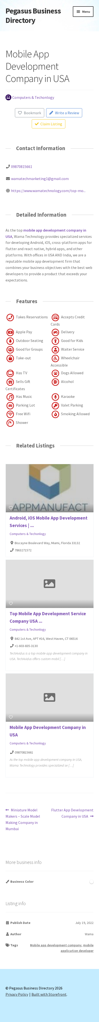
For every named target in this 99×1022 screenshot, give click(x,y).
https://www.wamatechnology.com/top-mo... (48, 190)
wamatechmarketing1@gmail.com (40, 178)
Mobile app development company (55, 945)
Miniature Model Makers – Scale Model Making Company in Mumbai (23, 819)
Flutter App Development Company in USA (72, 813)
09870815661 (21, 166)
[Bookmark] (11, 507)
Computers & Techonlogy (28, 534)
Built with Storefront (49, 994)
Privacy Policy (17, 994)
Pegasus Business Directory (33, 15)
